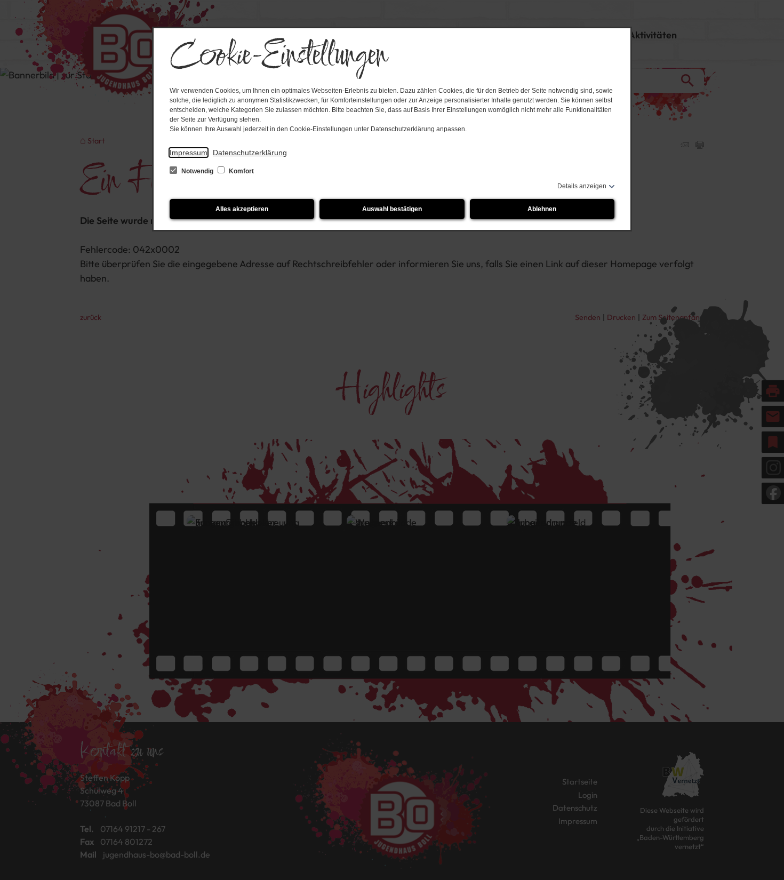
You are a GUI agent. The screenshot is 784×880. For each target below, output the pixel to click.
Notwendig (197, 171)
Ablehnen (541, 209)
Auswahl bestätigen (392, 209)
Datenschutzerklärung (250, 152)
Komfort (240, 171)
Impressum (188, 152)
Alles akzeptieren (241, 209)
